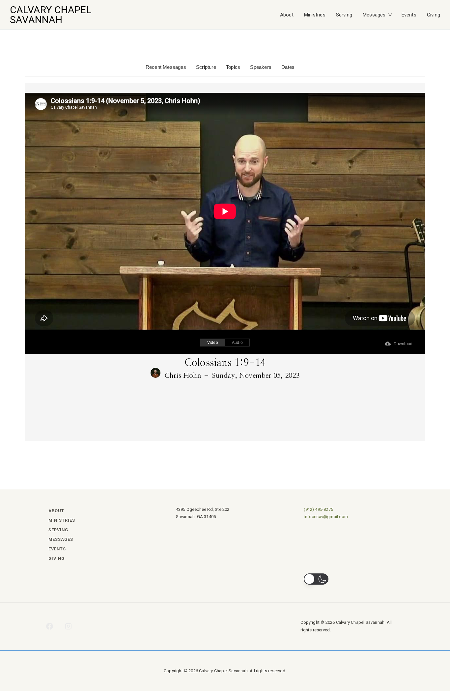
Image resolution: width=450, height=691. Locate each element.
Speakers (260, 67)
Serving (344, 15)
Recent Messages (166, 67)
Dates (288, 67)
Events (409, 15)
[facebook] (49, 626)
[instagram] (68, 626)
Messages (374, 15)
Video (212, 342)
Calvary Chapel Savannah (51, 14)
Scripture (206, 67)
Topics (233, 67)
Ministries (314, 15)
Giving (433, 15)
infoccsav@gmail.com (326, 516)
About (287, 15)
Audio (237, 342)
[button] (316, 579)
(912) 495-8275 (318, 509)
